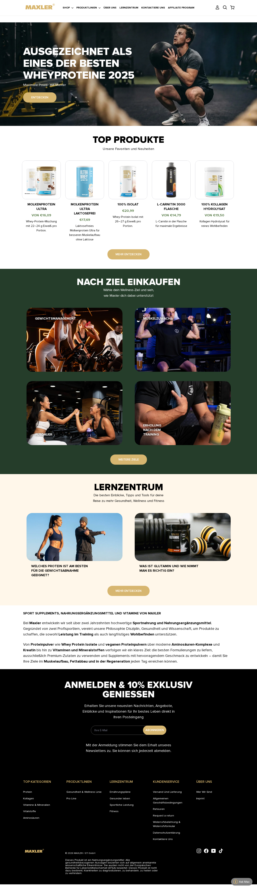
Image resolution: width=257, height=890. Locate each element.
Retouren (159, 809)
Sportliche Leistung (122, 804)
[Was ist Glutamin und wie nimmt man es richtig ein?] (183, 537)
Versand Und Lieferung (167, 791)
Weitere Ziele (128, 459)
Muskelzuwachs (158, 318)
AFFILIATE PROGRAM (181, 7)
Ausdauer (43, 434)
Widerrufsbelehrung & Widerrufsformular (166, 824)
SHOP (67, 7)
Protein (27, 791)
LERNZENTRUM (128, 7)
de (25, 3)
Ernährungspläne (120, 791)
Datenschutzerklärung (166, 832)
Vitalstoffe (29, 811)
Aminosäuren (31, 817)
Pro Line (71, 798)
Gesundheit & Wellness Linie (84, 791)
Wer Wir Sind (204, 791)
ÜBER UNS (109, 7)
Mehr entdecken (128, 254)
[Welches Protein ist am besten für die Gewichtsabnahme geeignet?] (74, 537)
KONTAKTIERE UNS (153, 7)
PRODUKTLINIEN (87, 7)
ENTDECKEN (39, 91)
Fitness (114, 811)
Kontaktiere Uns (163, 839)
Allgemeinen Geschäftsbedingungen (167, 800)
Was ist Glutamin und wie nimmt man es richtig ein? (168, 568)
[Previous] (7, 114)
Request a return (163, 815)
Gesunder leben (120, 798)
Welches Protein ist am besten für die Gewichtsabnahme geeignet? (59, 570)
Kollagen (28, 798)
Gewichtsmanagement (55, 318)
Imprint (200, 798)
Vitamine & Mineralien (36, 804)
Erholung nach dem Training (152, 429)
